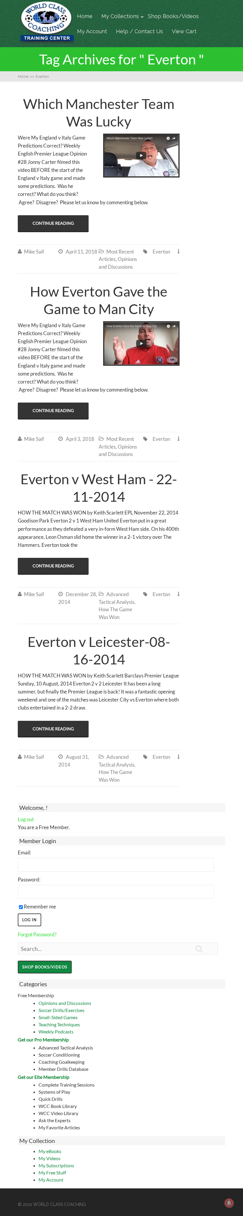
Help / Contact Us (139, 31)
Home (84, 16)
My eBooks (50, 1151)
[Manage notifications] (229, 1203)
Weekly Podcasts (56, 1031)
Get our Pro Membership (43, 1039)
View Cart (184, 31)
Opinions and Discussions (65, 1003)
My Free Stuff (52, 1172)
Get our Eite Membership (43, 1077)
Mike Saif (34, 251)
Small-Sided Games (58, 1017)
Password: (29, 879)
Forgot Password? (37, 934)
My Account (92, 31)
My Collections (120, 16)
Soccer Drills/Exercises (61, 1010)
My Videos (49, 1158)
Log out (26, 819)
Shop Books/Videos (173, 16)
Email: (24, 852)
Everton (161, 251)
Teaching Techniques (59, 1024)
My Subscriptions (56, 1165)
